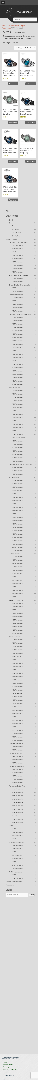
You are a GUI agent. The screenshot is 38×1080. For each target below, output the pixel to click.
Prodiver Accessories (15, 753)
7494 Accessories (17, 567)
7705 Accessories (17, 265)
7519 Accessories (17, 520)
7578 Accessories (17, 862)
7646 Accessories (17, 756)
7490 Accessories (17, 865)
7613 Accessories (17, 627)
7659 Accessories (17, 541)
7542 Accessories (17, 490)
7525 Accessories (17, 772)
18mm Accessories (17, 792)
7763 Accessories (17, 278)
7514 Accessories (17, 583)
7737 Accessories (17, 550)
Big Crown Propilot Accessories (18, 242)
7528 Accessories (17, 769)
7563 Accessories (17, 603)
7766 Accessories (17, 444)
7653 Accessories (17, 441)
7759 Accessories (17, 746)
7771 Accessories (17, 311)
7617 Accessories (17, 835)
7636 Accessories (17, 500)
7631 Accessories (17, 839)
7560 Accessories (17, 616)
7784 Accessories (17, 878)
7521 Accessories (17, 527)
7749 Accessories (17, 351)
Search (31, 895)
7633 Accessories (17, 829)
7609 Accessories (17, 507)
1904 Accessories (17, 663)
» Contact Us (6, 1062)
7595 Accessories (17, 623)
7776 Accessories (17, 357)
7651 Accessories (17, 544)
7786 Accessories (17, 317)
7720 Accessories (17, 301)
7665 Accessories (17, 700)
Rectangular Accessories (16, 766)
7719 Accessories (17, 848)
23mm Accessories (17, 816)
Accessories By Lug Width (17, 786)
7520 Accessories (17, 524)
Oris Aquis (15, 226)
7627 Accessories (17, 367)
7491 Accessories (17, 563)
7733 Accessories (17, 424)
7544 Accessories (17, 676)
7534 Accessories (17, 597)
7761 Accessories (17, 245)
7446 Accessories (17, 337)
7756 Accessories (17, 272)
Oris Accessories (14, 26)
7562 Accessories (17, 487)
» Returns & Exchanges (9, 1069)
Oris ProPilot (16, 236)
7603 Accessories (17, 697)
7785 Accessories (17, 324)
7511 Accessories (17, 580)
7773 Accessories (17, 875)
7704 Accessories (17, 364)
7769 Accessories (17, 281)
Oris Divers (15, 229)
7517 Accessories (17, 514)
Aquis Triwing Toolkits (18, 437)
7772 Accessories (17, 291)
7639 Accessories (17, 510)
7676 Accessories (17, 414)
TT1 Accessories (14, 477)
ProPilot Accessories (15, 872)
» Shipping (5, 1067)
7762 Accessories (17, 646)
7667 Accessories (17, 730)
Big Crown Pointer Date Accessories (20, 314)
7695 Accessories (17, 331)
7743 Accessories (17, 427)
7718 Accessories (17, 845)
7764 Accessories (17, 288)
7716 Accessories (17, 606)
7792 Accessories (17, 407)
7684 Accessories (17, 727)
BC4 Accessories (14, 826)
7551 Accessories (17, 381)
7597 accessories (17, 693)
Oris (10, 223)
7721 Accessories (17, 703)
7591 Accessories (17, 720)
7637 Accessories (17, 504)
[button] (3, 2)
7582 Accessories (17, 717)
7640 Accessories (17, 590)
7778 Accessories (17, 750)
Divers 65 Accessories (16, 294)
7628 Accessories (17, 371)
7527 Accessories (17, 531)
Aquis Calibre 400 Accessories (18, 275)
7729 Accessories (17, 670)
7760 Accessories (17, 268)
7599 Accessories (17, 494)
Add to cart (13, 84)
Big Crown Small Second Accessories (20, 464)
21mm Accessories (17, 809)
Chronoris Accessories (16, 547)
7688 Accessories (17, 467)
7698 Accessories (17, 258)
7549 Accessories (17, 683)
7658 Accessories (17, 650)
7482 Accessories (17, 474)
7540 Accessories (17, 587)
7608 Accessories (17, 537)
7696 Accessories (17, 344)
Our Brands (9, 220)
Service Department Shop (14, 881)
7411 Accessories (17, 855)
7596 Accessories (17, 686)
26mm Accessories (17, 822)
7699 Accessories (17, 248)
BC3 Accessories (14, 554)
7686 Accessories (17, 740)
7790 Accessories (17, 401)
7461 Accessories (17, 868)
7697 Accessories (17, 262)
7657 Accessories (17, 776)
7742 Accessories (17, 666)
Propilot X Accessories (16, 743)
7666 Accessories (17, 653)
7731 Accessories (17, 390)
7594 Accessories (17, 858)
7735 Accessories (17, 252)
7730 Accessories (17, 417)
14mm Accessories (17, 789)
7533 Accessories (17, 484)
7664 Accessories (17, 451)
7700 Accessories (17, 643)
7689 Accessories (17, 713)
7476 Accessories (17, 557)
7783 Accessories (17, 779)
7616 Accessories (17, 832)
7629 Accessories (17, 471)
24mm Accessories (17, 812)
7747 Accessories (17, 307)
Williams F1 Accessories (16, 600)
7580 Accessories (17, 707)
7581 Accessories (17, 690)
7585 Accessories (17, 620)
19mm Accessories (17, 806)
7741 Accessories (17, 347)
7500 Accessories (17, 573)
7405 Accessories (17, 384)
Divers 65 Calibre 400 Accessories (19, 285)
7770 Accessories (17, 394)
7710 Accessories (17, 255)
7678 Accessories (17, 374)
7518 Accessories (17, 517)
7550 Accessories (17, 327)
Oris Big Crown (16, 232)
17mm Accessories (17, 802)
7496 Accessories (17, 570)
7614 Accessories (17, 630)
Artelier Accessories (15, 637)
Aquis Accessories (14, 388)
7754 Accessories (17, 434)
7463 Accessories (17, 377)
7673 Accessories (17, 458)
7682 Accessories (17, 454)
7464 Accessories (17, 334)
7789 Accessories (17, 404)
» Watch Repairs (7, 1064)
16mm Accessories (17, 819)
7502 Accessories (17, 577)
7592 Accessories (17, 710)
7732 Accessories (17, 431)
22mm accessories (17, 799)
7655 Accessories (17, 447)
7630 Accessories (17, 759)
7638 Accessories (17, 497)
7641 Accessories (17, 361)
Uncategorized (10, 885)
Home (4, 26)
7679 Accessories (17, 354)
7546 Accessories (17, 680)
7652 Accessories (17, 421)
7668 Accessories (17, 534)
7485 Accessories (17, 560)
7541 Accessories (17, 480)
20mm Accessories (17, 795)
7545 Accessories (17, 656)
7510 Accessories (17, 341)
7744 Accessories (17, 304)
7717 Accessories (17, 610)
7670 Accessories (17, 723)
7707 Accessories (17, 297)
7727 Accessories (17, 763)
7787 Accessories (17, 397)
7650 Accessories (17, 852)
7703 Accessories (17, 733)
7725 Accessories (17, 613)
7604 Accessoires (17, 673)
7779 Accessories (17, 320)
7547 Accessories (17, 660)
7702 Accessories (17, 737)
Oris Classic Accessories (16, 842)
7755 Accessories (17, 461)
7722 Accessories (17, 640)
